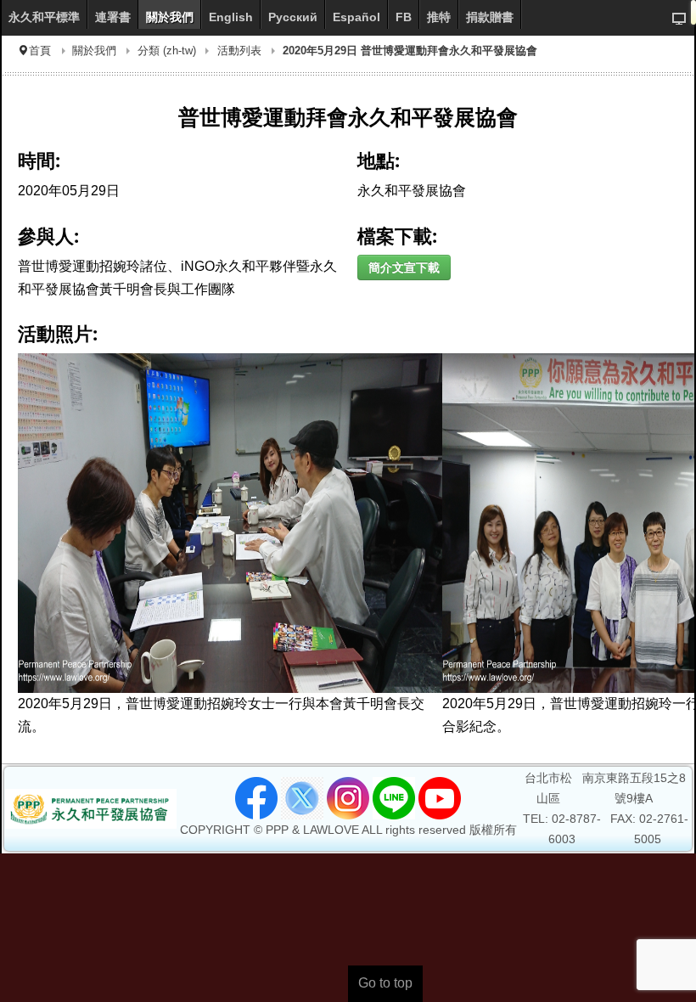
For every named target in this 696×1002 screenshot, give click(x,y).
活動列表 (239, 50)
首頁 (40, 50)
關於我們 (94, 50)
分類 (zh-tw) (167, 50)
